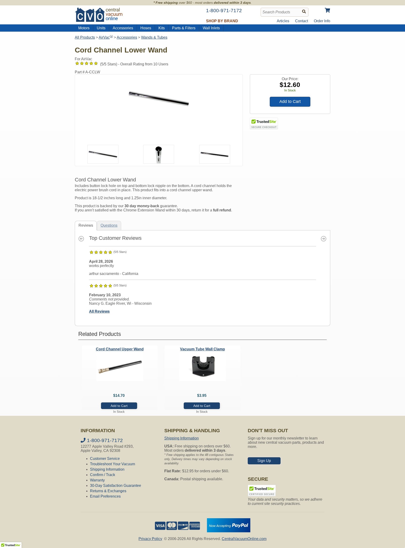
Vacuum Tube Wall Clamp (202, 349)
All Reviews (99, 311)
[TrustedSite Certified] (264, 123)
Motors (84, 28)
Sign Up (264, 461)
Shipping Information (107, 469)
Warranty (97, 480)
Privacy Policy (150, 539)
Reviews (86, 225)
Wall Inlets (211, 28)
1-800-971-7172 (104, 440)
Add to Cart (290, 101)
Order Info (322, 21)
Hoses (145, 28)
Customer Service (105, 459)
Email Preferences (105, 496)
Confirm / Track (102, 475)
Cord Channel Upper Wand (120, 349)
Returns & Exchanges (108, 491)
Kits (161, 28)
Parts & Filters (183, 28)
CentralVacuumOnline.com (244, 539)
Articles (283, 21)
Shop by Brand (222, 21)
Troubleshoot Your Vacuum (112, 464)
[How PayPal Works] (228, 531)
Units (101, 28)
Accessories (123, 28)
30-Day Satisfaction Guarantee (115, 486)
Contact (301, 21)
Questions (109, 225)
